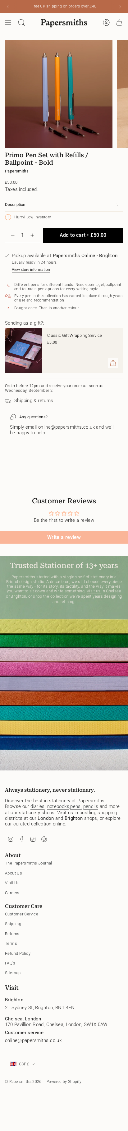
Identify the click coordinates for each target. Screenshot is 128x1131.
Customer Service (21, 914)
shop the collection (50, 596)
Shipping (13, 923)
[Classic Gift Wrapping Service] (23, 350)
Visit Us (12, 882)
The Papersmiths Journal (28, 863)
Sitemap (13, 972)
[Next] (120, 6)
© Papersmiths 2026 (23, 1081)
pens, (76, 806)
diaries (37, 806)
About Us (13, 873)
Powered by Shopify (64, 1081)
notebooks (58, 806)
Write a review (64, 537)
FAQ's (10, 963)
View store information (31, 269)
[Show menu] (8, 22)
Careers (12, 892)
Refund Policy (17, 953)
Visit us (94, 591)
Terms (11, 943)
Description (15, 204)
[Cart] (119, 22)
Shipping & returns (33, 400)
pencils (90, 806)
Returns (12, 933)
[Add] (113, 363)
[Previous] (8, 6)
